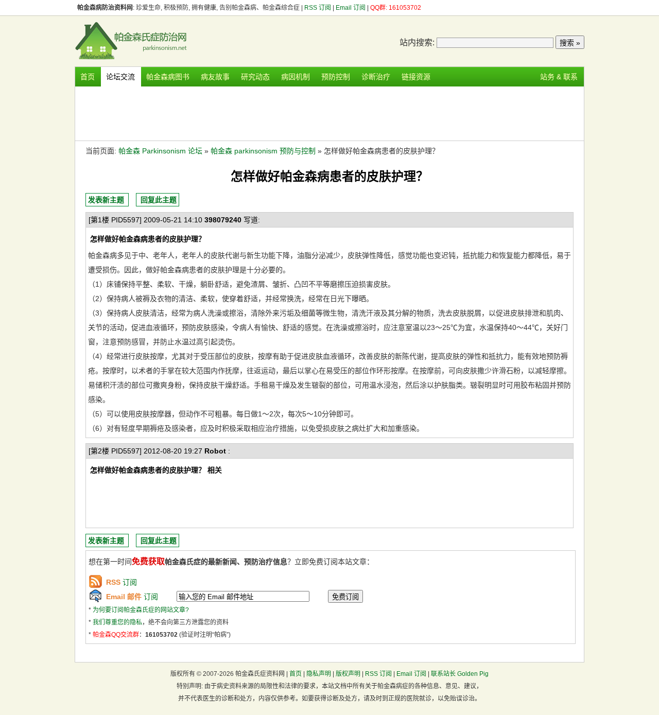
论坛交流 (120, 77)
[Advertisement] (329, 112)
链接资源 (416, 77)
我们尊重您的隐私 (117, 622)
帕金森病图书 (167, 77)
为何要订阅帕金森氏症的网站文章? (141, 610)
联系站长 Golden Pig (460, 673)
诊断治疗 (375, 77)
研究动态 (255, 77)
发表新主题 (106, 200)
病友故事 (215, 77)
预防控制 (335, 77)
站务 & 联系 (559, 77)
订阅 (121, 582)
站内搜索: (417, 42)
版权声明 (348, 673)
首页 (87, 77)
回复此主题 (159, 200)
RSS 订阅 (318, 7)
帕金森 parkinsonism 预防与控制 (263, 151)
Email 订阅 (351, 7)
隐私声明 (318, 673)
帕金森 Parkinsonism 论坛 (160, 151)
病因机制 (295, 77)
